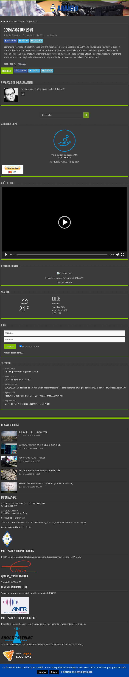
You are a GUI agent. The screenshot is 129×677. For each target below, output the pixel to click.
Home (5, 21)
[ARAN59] (64, 8)
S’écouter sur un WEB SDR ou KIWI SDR (40, 445)
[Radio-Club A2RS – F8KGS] (9, 461)
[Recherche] (86, 115)
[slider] (62, 254)
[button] (64, 222)
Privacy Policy (55, 522)
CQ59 (13, 21)
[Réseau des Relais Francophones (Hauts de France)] (9, 487)
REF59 (28, 527)
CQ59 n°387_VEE (10, 64)
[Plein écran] (122, 254)
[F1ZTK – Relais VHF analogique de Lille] (9, 474)
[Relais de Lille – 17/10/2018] (9, 436)
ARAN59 (68, 282)
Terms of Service (72, 522)
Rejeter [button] (54, 672)
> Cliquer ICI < (64, 157)
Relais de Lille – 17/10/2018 (33, 432)
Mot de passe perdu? (13, 353)
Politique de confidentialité (13, 518)
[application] (64, 222)
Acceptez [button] (42, 672)
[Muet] (117, 254)
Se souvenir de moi (30, 346)
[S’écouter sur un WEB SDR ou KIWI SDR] (9, 449)
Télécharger (22, 64)
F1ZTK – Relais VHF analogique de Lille (39, 470)
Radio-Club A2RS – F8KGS (32, 457)
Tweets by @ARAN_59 (11, 582)
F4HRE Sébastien (13, 35)
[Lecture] (6, 254)
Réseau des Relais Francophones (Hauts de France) (46, 483)
